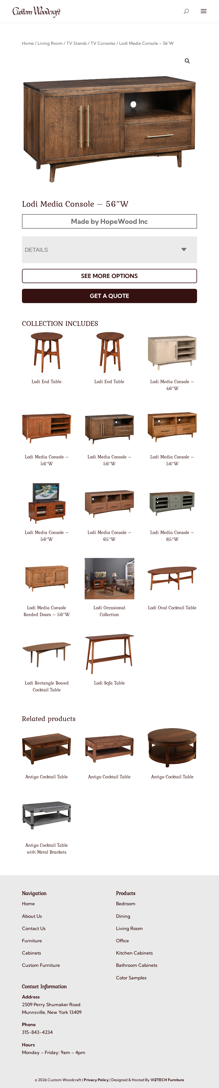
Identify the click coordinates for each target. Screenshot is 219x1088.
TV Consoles (103, 43)
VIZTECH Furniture (167, 1079)
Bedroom (125, 903)
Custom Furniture (41, 965)
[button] (187, 61)
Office (122, 940)
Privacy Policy (96, 1079)
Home (28, 43)
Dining (123, 916)
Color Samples (131, 978)
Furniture (32, 940)
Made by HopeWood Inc (109, 221)
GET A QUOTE (109, 295)
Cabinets (31, 953)
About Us (32, 916)
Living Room (50, 43)
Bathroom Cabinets (136, 965)
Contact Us (34, 928)
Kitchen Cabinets (134, 953)
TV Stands (76, 43)
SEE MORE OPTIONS (109, 275)
